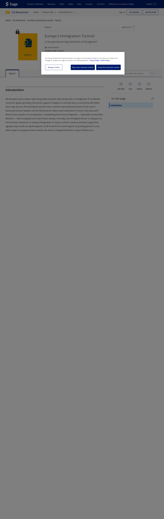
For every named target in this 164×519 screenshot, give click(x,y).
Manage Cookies (54, 67)
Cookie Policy (105, 60)
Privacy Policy (95, 60)
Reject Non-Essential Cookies (82, 67)
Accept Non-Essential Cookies (108, 67)
